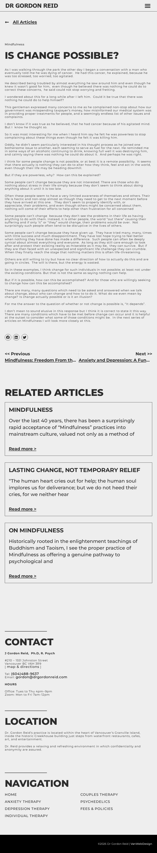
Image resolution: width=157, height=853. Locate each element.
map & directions (23, 667)
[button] (147, 5)
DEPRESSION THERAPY (27, 809)
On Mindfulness (36, 530)
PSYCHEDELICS (95, 802)
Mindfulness (15, 44)
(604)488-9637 (25, 674)
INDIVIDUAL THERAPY (26, 816)
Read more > (22, 448)
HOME (11, 795)
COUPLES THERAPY (99, 795)
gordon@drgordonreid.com (41, 677)
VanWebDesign (141, 844)
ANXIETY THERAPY (23, 802)
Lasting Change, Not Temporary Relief (74, 470)
